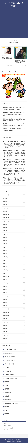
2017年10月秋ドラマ (10, 349)
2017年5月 (13, 292)
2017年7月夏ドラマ (10, 360)
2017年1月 (13, 306)
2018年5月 (13, 266)
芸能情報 (7, 396)
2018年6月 (13, 263)
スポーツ (7, 367)
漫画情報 (7, 389)
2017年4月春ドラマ (10, 356)
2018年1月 (13, 273)
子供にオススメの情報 (11, 378)
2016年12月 (13, 309)
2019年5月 (13, 237)
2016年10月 (13, 315)
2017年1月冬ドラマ (10, 353)
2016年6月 (13, 328)
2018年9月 (13, 253)
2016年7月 (13, 325)
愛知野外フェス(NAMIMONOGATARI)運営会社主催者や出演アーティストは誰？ (13, 124)
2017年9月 (13, 279)
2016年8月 (13, 322)
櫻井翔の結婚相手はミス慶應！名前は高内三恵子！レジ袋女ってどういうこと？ (14, 120)
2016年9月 (13, 319)
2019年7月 (13, 231)
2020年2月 (13, 208)
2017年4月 (13, 296)
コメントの (8, 428)
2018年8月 (13, 257)
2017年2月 (13, 302)
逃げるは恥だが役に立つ (11, 403)
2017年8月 (13, 283)
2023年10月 (13, 195)
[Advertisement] (14, 23)
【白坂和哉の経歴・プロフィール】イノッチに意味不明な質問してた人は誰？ (14, 108)
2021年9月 (13, 198)
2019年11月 (13, 218)
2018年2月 (13, 270)
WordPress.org (8, 430)
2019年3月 (13, 244)
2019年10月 (13, 221)
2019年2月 (13, 247)
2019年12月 (13, 214)
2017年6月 (13, 289)
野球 (6, 410)
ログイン (6, 423)
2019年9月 (13, 224)
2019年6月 (13, 234)
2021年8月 (13, 201)
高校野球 (7, 414)
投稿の (7, 425)
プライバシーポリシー (11, 439)
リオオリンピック (9, 374)
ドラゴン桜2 (8, 371)
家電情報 (7, 381)
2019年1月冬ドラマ (10, 364)
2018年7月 (13, 260)
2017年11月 (13, 276)
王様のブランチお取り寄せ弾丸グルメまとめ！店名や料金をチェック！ (14, 129)
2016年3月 (13, 338)
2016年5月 (13, 332)
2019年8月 (13, 227)
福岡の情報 (8, 392)
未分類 (6, 385)
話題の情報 (8, 399)
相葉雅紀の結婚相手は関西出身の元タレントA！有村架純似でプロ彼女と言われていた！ (14, 114)
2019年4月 (13, 240)
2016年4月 (13, 335)
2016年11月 (13, 312)
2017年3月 (13, 299)
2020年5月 (13, 205)
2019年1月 (13, 250)
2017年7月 (13, 286)
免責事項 (19, 439)
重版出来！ (8, 406)
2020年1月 (13, 211)
